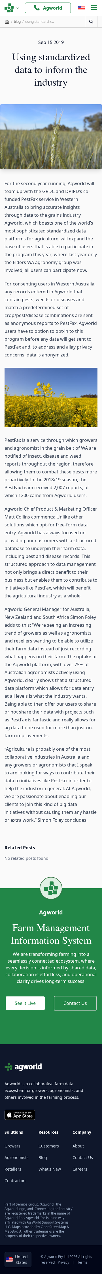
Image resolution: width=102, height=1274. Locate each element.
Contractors (16, 1180)
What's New (50, 1169)
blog (17, 21)
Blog (43, 1157)
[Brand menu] (12, 8)
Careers (80, 1169)
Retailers (13, 1169)
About (78, 1146)
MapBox (11, 1231)
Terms (82, 1262)
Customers (49, 1146)
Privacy (63, 1262)
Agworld (52, 8)
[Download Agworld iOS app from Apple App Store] (20, 1115)
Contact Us (75, 1003)
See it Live (25, 1003)
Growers (12, 1146)
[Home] (7, 22)
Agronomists (17, 1157)
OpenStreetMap (53, 1226)
